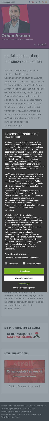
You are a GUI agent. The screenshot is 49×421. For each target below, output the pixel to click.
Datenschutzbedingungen (24, 288)
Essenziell (13, 264)
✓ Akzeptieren (24, 271)
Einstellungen (24, 284)
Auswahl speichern (24, 278)
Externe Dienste (34, 264)
